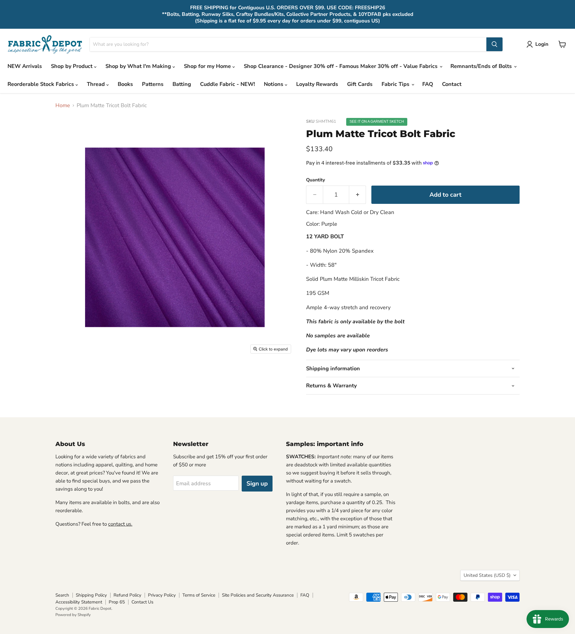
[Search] (494, 44)
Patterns (153, 84)
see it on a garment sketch (376, 121)
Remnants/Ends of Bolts (481, 66)
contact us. (120, 524)
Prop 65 (117, 602)
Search (62, 595)
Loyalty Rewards (317, 84)
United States (487, 575)
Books (125, 84)
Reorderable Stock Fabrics (41, 84)
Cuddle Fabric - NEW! (227, 84)
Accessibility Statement (78, 602)
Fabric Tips (396, 84)
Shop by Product (72, 66)
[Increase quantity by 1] (357, 195)
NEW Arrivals (24, 66)
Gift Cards (360, 84)
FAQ (427, 84)
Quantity (315, 180)
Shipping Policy (91, 595)
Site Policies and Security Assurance (258, 595)
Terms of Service (198, 595)
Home (62, 105)
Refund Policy (127, 595)
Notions (274, 84)
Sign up (257, 484)
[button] (538, 44)
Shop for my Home (208, 66)
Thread (96, 84)
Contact (451, 84)
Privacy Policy (162, 595)
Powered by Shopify (73, 615)
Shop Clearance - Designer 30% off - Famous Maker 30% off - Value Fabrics (341, 66)
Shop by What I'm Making (138, 66)
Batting (181, 84)
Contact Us (142, 602)
